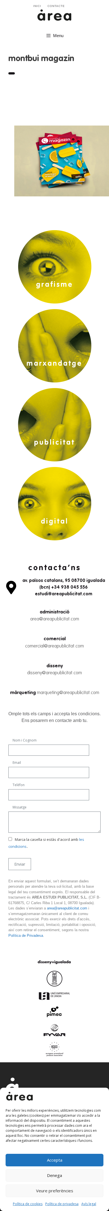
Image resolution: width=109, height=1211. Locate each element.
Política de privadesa (62, 1204)
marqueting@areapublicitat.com (68, 692)
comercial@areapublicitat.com (54, 646)
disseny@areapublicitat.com (54, 673)
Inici (37, 6)
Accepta (54, 1160)
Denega (54, 1175)
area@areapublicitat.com (54, 619)
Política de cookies (27, 1204)
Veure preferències (54, 1190)
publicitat (54, 442)
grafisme (54, 284)
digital (54, 521)
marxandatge (54, 363)
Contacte (56, 6)
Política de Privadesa (25, 935)
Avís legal (88, 1204)
